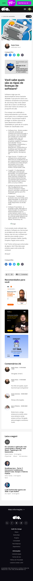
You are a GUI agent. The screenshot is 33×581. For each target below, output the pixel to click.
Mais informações (15, 509)
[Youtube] (16, 523)
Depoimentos (16, 546)
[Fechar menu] (25, 9)
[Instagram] (26, 523)
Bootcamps (16, 535)
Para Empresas (16, 543)
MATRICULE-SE (23, 3)
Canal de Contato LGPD (16, 562)
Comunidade (16, 541)
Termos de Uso (16, 557)
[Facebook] (10, 55)
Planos (16, 532)
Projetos (16, 538)
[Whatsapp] (18, 55)
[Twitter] (14, 55)
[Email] (22, 55)
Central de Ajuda (16, 554)
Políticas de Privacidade (16, 560)
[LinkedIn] (6, 55)
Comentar (24, 274)
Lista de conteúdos (9, 16)
